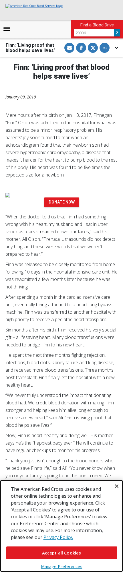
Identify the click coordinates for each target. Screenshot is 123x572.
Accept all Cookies (61, 553)
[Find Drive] (117, 32)
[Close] (116, 486)
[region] (61, 526)
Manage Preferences (61, 566)
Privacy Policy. (58, 537)
